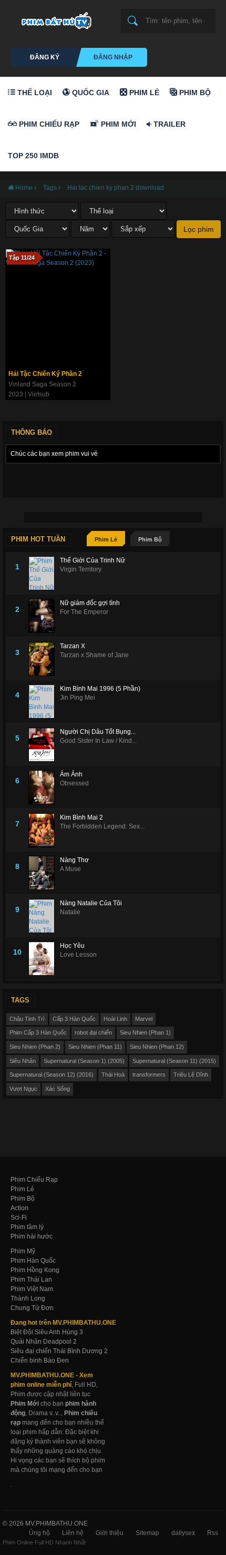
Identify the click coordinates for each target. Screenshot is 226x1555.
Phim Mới (117, 124)
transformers (149, 1074)
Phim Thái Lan (31, 1279)
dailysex (183, 1533)
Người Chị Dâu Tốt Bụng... (98, 731)
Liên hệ (73, 1533)
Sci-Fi (19, 1217)
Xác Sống (57, 1089)
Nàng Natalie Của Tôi (91, 903)
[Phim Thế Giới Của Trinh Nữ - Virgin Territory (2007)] (44, 573)
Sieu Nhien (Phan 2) (34, 1047)
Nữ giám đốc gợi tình (90, 603)
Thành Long (28, 1298)
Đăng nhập (113, 57)
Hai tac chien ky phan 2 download (115, 187)
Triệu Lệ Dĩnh (190, 1074)
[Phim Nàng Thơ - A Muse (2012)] (44, 873)
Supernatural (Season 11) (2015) (174, 1061)
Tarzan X (72, 646)
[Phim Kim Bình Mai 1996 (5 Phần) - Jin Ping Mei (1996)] (44, 701)
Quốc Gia (89, 92)
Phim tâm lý (27, 1227)
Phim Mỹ (23, 1251)
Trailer (168, 124)
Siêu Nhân (22, 1061)
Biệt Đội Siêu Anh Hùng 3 (47, 1332)
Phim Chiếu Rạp (48, 124)
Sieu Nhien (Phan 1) (145, 1032)
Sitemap (147, 1533)
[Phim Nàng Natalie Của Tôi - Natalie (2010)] (44, 916)
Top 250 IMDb (33, 155)
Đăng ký (44, 57)
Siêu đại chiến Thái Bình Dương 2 (59, 1351)
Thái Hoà (113, 1074)
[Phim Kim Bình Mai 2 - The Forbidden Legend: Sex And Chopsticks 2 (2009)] (44, 830)
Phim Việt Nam (32, 1289)
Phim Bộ (194, 92)
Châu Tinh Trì (27, 1019)
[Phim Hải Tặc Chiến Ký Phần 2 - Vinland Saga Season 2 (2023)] (58, 307)
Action (19, 1208)
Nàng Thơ (74, 860)
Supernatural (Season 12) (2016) (51, 1074)
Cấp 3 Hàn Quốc (74, 1019)
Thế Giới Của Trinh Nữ (92, 560)
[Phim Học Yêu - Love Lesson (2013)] (44, 959)
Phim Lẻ (143, 92)
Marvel (143, 1019)
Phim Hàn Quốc (33, 1260)
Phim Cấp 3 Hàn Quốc (38, 1032)
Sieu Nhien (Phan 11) (95, 1047)
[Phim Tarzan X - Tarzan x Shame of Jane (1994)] (44, 659)
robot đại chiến (93, 1032)
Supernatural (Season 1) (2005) (84, 1061)
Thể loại (33, 92)
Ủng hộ (39, 1533)
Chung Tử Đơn (32, 1308)
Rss (212, 1533)
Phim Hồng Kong (35, 1270)
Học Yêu (72, 945)
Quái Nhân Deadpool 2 (44, 1341)
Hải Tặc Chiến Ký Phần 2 (45, 373)
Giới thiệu (110, 1533)
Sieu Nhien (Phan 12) (157, 1047)
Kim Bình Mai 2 (81, 817)
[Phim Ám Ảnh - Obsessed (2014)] (44, 787)
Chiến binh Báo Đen (40, 1360)
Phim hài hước (32, 1236)
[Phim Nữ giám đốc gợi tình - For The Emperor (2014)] (44, 616)
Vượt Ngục (23, 1089)
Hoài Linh (115, 1019)
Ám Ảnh (71, 774)
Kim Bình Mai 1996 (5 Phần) (100, 688)
